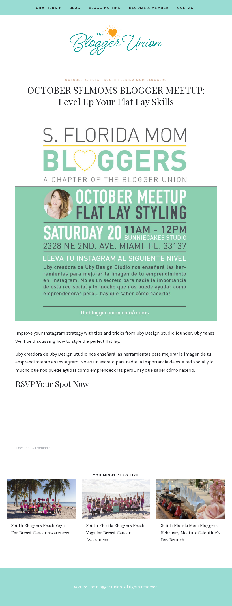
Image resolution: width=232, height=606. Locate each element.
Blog (75, 8)
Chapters (48, 8)
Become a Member (149, 8)
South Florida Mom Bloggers (135, 80)
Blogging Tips (105, 8)
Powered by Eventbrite (33, 448)
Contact (186, 8)
